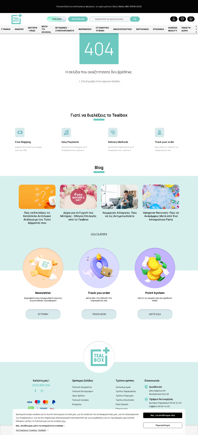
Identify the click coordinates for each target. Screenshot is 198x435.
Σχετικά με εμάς (123, 387)
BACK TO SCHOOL (46, 29)
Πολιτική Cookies (80, 400)
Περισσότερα (163, 425)
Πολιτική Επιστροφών (82, 391)
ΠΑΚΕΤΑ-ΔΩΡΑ (186, 29)
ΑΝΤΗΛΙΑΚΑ (142, 29)
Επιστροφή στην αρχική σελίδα (100, 81)
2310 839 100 (41, 385)
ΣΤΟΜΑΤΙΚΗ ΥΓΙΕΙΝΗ (102, 29)
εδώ (64, 421)
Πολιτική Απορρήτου (82, 387)
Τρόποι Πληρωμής (125, 395)
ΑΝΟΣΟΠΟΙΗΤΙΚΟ (122, 29)
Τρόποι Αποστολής (125, 400)
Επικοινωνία (122, 408)
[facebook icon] (35, 391)
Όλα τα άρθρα (99, 234)
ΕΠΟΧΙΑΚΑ (158, 29)
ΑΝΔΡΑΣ (19, 29)
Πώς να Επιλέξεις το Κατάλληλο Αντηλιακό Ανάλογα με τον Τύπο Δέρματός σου (37, 218)
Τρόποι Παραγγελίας (126, 391)
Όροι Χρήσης (78, 395)
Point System (122, 404)
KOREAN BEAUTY (172, 29)
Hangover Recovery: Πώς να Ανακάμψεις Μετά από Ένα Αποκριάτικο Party (161, 216)
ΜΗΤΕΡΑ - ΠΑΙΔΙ (32, 29)
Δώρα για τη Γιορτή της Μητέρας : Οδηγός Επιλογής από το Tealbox (78, 216)
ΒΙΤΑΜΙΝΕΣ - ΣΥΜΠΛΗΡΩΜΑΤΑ (64, 29)
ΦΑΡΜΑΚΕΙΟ (84, 29)
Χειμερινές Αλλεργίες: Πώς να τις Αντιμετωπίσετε (119, 214)
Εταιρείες (77, 404)
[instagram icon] (42, 391)
